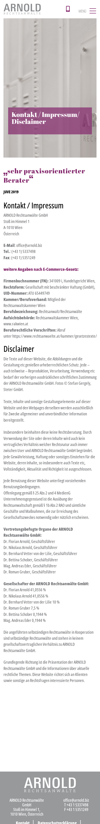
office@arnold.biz (76, 800)
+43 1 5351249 (77, 809)
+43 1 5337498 (77, 805)
